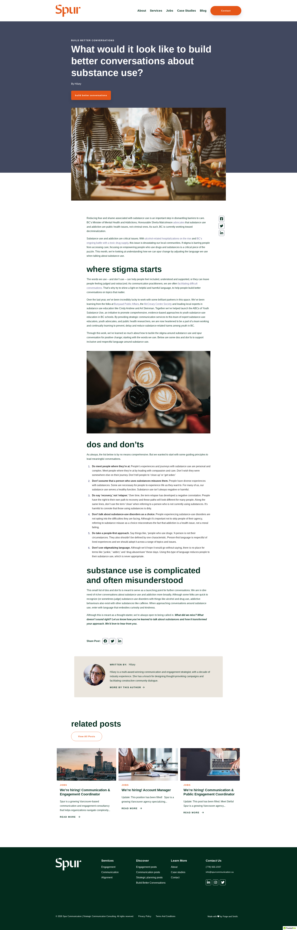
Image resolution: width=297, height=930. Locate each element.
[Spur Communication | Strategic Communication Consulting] (68, 15)
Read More (68, 817)
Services (156, 10)
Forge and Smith (230, 916)
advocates (179, 222)
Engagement (108, 867)
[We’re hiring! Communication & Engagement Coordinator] (86, 779)
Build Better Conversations (151, 882)
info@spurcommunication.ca (220, 872)
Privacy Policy (144, 916)
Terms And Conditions (165, 916)
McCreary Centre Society (158, 304)
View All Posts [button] (86, 736)
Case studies (178, 872)
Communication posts (148, 872)
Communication (110, 872)
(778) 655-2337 (213, 867)
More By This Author (125, 687)
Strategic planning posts (149, 877)
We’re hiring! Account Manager (146, 790)
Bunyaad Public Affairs (126, 304)
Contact (226, 10)
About (141, 10)
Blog (203, 10)
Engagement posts (146, 867)
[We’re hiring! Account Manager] (148, 779)
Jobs (169, 10)
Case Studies (186, 10)
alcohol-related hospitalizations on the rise (168, 238)
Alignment (106, 877)
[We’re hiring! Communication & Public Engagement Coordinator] (210, 779)
